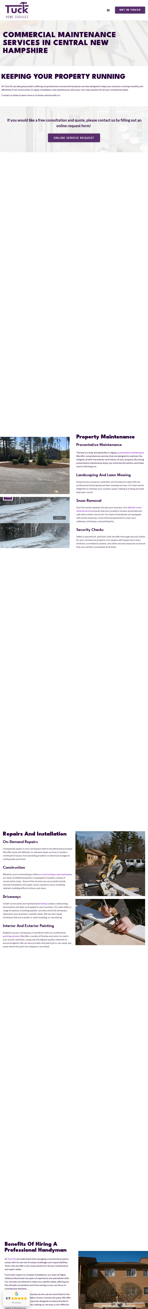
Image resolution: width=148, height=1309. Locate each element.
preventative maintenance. (131, 452)
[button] (108, 10)
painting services (11, 936)
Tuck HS (11, 1258)
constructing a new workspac (56, 874)
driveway (43, 903)
